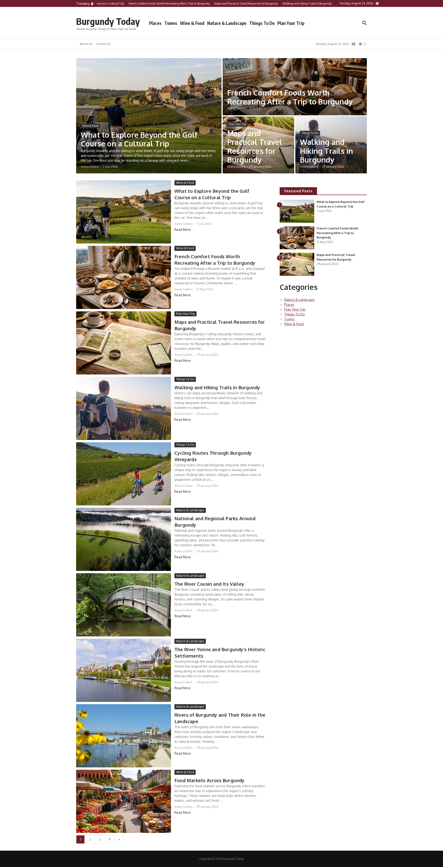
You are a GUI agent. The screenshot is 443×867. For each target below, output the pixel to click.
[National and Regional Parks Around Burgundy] (123, 539)
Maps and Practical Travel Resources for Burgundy (254, 146)
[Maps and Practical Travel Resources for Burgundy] (123, 342)
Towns (170, 23)
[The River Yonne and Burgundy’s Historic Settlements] (123, 670)
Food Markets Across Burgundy (209, 780)
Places (155, 23)
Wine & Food (192, 23)
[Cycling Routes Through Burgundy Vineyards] (123, 473)
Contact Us (103, 44)
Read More (182, 230)
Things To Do (262, 23)
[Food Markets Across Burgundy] (123, 801)
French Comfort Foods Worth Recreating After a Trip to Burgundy (290, 97)
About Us (86, 44)
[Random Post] (353, 44)
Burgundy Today (108, 21)
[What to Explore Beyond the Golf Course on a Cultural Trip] (123, 211)
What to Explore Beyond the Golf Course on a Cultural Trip (139, 139)
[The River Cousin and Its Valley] (123, 604)
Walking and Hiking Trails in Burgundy (326, 150)
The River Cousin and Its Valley (209, 584)
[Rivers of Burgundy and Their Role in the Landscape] (123, 735)
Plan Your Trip (290, 23)
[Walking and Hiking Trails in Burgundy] (123, 408)
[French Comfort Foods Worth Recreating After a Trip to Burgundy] (123, 277)
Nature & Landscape (226, 23)
